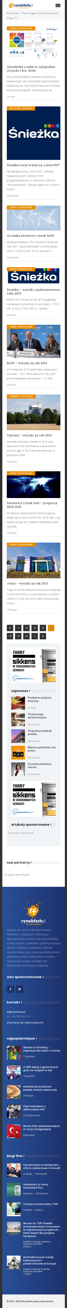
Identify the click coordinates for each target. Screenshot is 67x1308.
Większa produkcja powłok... (40, 732)
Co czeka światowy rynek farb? (30, 236)
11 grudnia (29, 1056)
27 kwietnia (34, 774)
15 (34, 627)
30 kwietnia (13, 195)
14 (26, 627)
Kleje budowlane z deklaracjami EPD (34, 1107)
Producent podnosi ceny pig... (39, 699)
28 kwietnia (34, 757)
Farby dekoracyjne (21, 28)
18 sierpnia (41, 1173)
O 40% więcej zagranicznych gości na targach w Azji (40, 1068)
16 (43, 627)
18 (10, 636)
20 (26, 636)
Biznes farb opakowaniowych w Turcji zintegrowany (41, 1127)
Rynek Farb (13, 13)
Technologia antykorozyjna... (38, 715)
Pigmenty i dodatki (21, 396)
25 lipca (27, 1246)
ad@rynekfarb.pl (16, 1012)
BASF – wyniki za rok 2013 (27, 363)
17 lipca (27, 1273)
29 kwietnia (34, 741)
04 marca (11, 384)
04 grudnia (29, 1135)
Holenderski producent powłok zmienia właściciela (40, 1088)
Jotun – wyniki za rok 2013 (27, 583)
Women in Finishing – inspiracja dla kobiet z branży (41, 1049)
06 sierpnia (42, 1193)
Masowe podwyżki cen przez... (42, 749)
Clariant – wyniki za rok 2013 (29, 435)
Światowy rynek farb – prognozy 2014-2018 (32, 505)
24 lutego (12, 532)
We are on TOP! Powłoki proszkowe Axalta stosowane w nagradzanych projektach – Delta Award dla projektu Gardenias (41, 1230)
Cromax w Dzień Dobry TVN (40, 1204)
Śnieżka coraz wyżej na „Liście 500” (33, 165)
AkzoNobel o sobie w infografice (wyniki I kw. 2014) (31, 68)
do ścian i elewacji (21, 108)
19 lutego (12, 609)
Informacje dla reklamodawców (25, 1022)
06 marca (11, 315)
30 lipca (39, 1209)
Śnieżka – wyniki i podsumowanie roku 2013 (33, 291)
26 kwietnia (13, 257)
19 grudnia (29, 1076)
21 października (31, 1115)
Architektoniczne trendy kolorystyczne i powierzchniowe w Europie (39, 1260)
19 (18, 636)
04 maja (32, 707)
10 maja (11, 96)
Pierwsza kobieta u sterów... (40, 765)
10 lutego (28, 1095)
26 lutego (12, 461)
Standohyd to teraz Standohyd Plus (35, 1186)
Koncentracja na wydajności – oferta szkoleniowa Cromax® (41, 1166)
